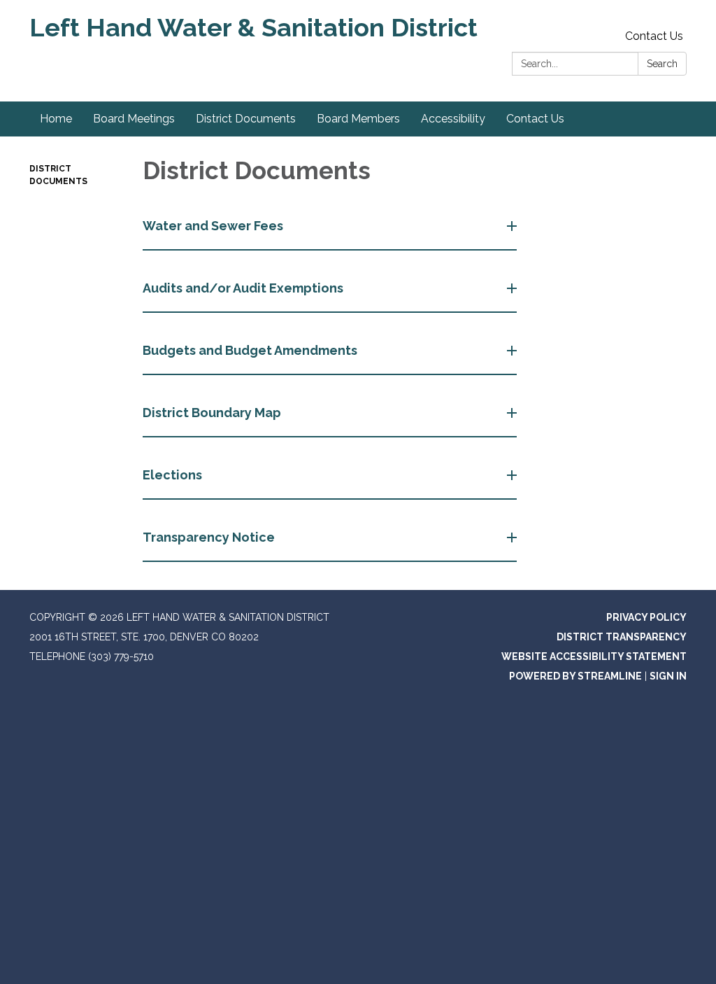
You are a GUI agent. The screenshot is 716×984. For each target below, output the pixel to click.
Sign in (668, 676)
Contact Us (654, 36)
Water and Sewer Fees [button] (213, 225)
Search (662, 63)
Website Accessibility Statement (594, 656)
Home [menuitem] (56, 118)
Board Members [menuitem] (358, 118)
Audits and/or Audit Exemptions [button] (243, 288)
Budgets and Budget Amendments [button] (250, 350)
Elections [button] (172, 475)
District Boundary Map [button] (212, 412)
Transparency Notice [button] (209, 537)
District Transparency (622, 636)
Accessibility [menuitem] (453, 118)
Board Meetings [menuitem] (134, 118)
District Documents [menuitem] (246, 118)
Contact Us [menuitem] (535, 118)
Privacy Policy (646, 617)
